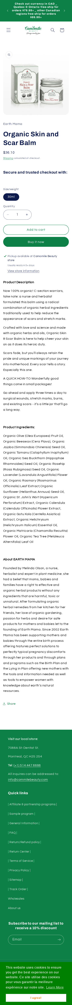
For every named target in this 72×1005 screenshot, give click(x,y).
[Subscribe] (59, 940)
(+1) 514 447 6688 (27, 765)
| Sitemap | (15, 879)
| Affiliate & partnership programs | (32, 804)
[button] (8, 30)
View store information (23, 271)
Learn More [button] (55, 987)
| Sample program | (21, 813)
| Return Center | (19, 851)
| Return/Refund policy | (24, 842)
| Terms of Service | (21, 860)
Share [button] (11, 703)
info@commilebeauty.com (28, 779)
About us (14, 908)
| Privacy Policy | (19, 870)
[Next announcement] (64, 10)
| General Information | (24, 823)
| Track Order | (18, 889)
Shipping (8, 158)
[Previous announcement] (7, 10)
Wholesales (16, 898)
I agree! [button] (36, 997)
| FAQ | (12, 832)
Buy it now (36, 242)
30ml (11, 196)
